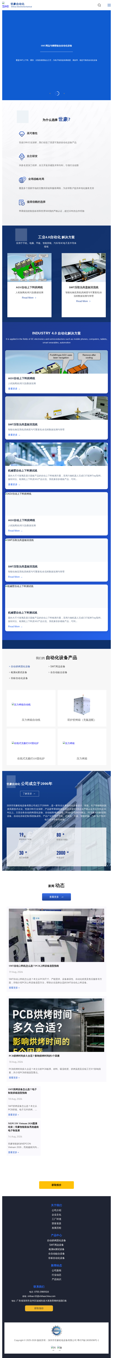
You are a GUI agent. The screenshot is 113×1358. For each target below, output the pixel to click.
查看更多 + (14, 988)
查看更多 (54, 896)
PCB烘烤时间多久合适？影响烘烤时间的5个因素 (34, 1056)
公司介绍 (56, 1210)
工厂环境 (56, 1219)
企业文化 (56, 1214)
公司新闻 (56, 1270)
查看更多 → (14, 388)
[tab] (50, 93)
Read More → (15, 530)
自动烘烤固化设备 (56, 1240)
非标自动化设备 (56, 1258)
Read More (28, 297)
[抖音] (53, 1348)
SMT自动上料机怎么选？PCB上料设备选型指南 (34, 966)
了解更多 (27, 793)
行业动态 (56, 1275)
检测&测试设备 (56, 1249)
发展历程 (56, 1228)
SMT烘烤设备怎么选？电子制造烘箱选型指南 (22, 1091)
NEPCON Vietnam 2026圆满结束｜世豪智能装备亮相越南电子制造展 (23, 1127)
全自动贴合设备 (56, 1253)
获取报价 (56, 1185)
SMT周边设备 (56, 1245)
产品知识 (56, 1279)
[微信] (59, 1348)
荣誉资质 (56, 1223)
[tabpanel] (56, 55)
